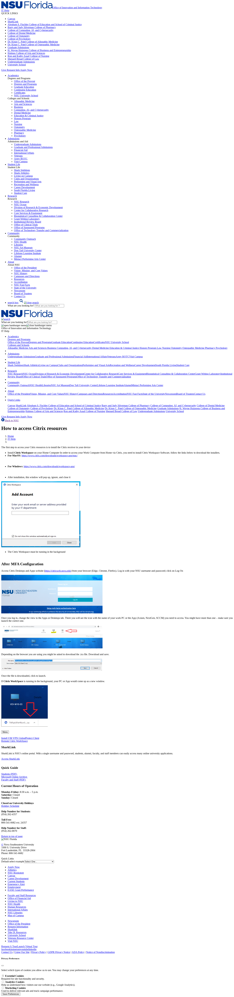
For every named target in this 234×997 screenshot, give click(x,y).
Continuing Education (25, 89)
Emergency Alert (16, 884)
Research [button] (12, 196)
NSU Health (20, 241)
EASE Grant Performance (21, 890)
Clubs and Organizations (26, 178)
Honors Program (22, 118)
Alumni (18, 256)
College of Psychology (19, 38)
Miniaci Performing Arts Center (30, 259)
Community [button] (14, 233)
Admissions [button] (13, 138)
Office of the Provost (24, 81)
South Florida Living (24, 190)
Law (16, 121)
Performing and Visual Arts (27, 181)
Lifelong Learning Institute (27, 253)
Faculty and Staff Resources (22, 895)
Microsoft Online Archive (14, 776)
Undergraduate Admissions (21, 61)
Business (18, 107)
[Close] (2, 965)
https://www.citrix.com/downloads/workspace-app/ (49, 466)
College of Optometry (19, 36)
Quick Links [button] (14, 400)
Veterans (18, 155)
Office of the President (25, 267)
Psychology (20, 135)
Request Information (18, 926)
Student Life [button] (14, 164)
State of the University (25, 287)
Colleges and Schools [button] (18, 345)
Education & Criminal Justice (28, 115)
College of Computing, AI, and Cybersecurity (30, 30)
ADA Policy (78, 952)
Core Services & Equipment (28, 213)
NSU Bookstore (16, 872)
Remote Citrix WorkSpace (14, 741)
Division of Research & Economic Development (38, 207)
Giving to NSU (15, 901)
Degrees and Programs (25, 84)
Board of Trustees (23, 293)
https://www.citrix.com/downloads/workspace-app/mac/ (50, 455)
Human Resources (17, 907)
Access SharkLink (10, 758)
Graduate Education (24, 87)
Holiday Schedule (10, 806)
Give (3, 70)
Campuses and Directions (27, 276)
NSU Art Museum (23, 247)
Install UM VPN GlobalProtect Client (20, 738)
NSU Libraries (15, 912)
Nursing (18, 124)
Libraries (18, 244)
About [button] (11, 262)
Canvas (11, 18)
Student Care (20, 193)
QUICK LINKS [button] (9, 13)
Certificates (19, 92)
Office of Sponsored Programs (29, 227)
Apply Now (26, 70)
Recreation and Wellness (26, 184)
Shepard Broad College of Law (23, 59)
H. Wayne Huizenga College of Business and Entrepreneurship (39, 50)
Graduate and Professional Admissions (33, 147)
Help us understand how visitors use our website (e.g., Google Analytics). (38, 983)
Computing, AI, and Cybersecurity (31, 110)
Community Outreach (25, 239)
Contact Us (19, 296)
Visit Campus (21, 161)
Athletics (12, 870)
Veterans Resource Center (21, 938)
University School (17, 64)
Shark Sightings (22, 170)
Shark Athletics (21, 173)
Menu (5, 732)
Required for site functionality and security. (22, 977)
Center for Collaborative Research (31, 210)
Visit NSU (13, 941)
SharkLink (13, 21)
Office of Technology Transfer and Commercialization (41, 230)
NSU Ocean (20, 204)
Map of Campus (16, 915)
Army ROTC (21, 158)
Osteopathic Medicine (25, 130)
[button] (23, 302)
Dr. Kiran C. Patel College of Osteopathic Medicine (34, 44)
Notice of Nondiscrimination (100, 952)
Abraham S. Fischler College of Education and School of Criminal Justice (45, 24)
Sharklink (12, 929)
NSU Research (21, 201)
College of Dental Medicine (21, 33)
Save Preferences (11, 994)
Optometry (19, 127)
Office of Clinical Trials (26, 224)
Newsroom (19, 290)
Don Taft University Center (28, 250)
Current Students (16, 881)
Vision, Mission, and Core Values (31, 270)
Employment (14, 887)
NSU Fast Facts (22, 285)
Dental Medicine (22, 112)
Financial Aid (21, 150)
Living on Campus (23, 176)
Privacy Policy (38, 952)
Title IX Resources (17, 932)
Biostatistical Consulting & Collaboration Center (38, 216)
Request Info (13, 70)
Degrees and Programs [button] (19, 339)
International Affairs (24, 153)
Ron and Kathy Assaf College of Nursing (28, 56)
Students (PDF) (9, 774)
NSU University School (26, 95)
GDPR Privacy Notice (59, 952)
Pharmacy (19, 132)
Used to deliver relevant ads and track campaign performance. (32, 989)
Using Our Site (21, 952)
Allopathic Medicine (24, 101)
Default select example (12, 861)
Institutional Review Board (27, 221)
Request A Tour (9, 946)
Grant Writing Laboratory (27, 219)
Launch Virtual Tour (27, 946)
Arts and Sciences (23, 104)
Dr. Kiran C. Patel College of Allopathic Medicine (33, 41)
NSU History (20, 273)
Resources (19, 279)
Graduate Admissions (18, 47)
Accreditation (21, 282)
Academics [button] (13, 75)
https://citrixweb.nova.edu (58, 570)
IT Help (12, 439)
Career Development (24, 187)
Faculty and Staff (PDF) (13, 779)
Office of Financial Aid (19, 898)
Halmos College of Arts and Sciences (26, 53)
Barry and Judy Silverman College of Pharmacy (32, 27)
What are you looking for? (21, 305)
